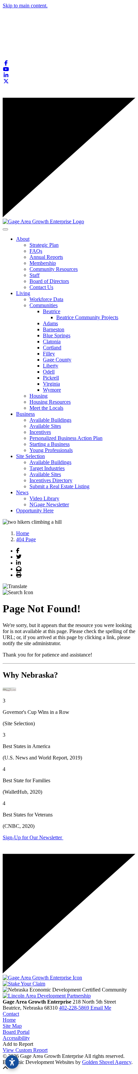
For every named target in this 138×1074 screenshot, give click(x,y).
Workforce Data (46, 299)
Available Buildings (50, 420)
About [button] (22, 239)
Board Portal (16, 1032)
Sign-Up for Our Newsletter (33, 837)
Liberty (50, 366)
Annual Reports (46, 257)
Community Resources (53, 269)
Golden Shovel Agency (106, 1062)
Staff (34, 275)
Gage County (57, 359)
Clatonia (52, 341)
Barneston (53, 329)
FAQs (35, 251)
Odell (49, 372)
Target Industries (47, 468)
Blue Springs (56, 335)
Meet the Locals (46, 408)
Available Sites (45, 426)
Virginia (51, 384)
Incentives (40, 432)
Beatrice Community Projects (87, 317)
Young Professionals (51, 450)
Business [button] (25, 414)
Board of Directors (49, 281)
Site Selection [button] (30, 456)
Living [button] (23, 293)
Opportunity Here (35, 510)
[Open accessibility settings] (12, 1062)
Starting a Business (49, 444)
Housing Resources (50, 402)
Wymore (52, 390)
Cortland (52, 347)
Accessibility (16, 1038)
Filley (49, 353)
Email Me (100, 1008)
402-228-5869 (74, 1008)
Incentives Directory (50, 480)
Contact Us (41, 287)
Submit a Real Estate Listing (59, 486)
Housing (38, 396)
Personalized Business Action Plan (65, 438)
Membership (42, 263)
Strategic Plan (44, 245)
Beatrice (51, 311)
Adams (50, 323)
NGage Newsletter (49, 504)
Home (9, 1020)
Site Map (12, 1026)
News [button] (22, 492)
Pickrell (51, 378)
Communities (43, 305)
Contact (11, 1014)
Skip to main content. (25, 5)
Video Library (44, 498)
